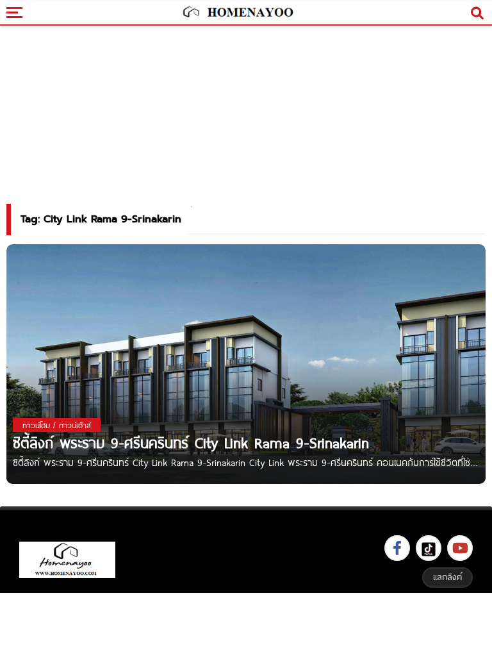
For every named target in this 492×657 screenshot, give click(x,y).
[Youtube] (460, 548)
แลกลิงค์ (447, 576)
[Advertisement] (246, 623)
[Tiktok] (428, 548)
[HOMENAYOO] (237, 13)
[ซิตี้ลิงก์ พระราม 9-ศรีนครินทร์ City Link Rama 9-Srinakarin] (246, 363)
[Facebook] (397, 548)
